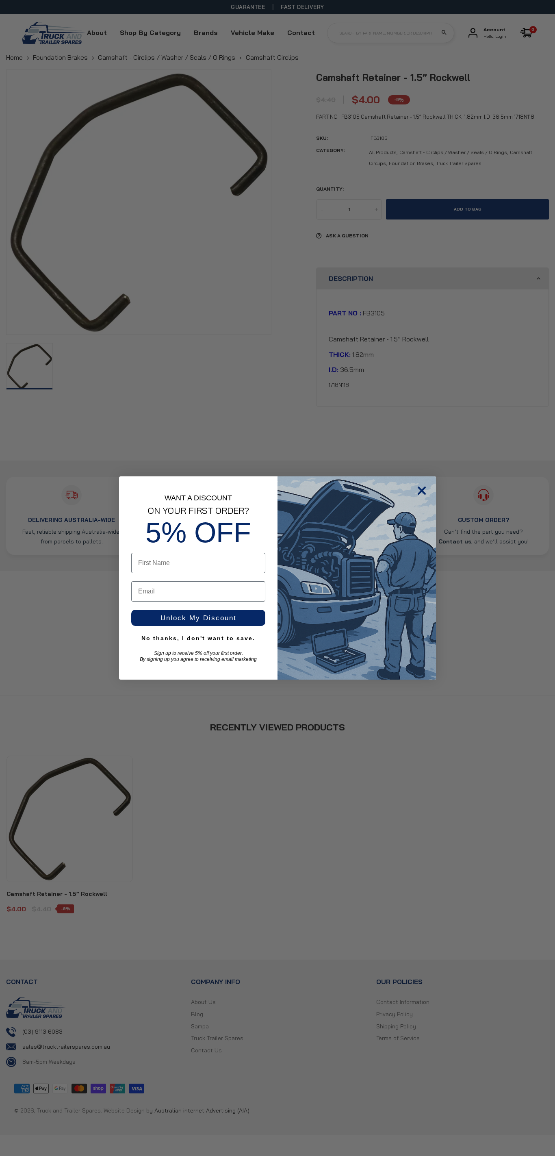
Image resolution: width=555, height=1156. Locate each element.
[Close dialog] (422, 490)
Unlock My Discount (198, 618)
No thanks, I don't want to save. (198, 638)
